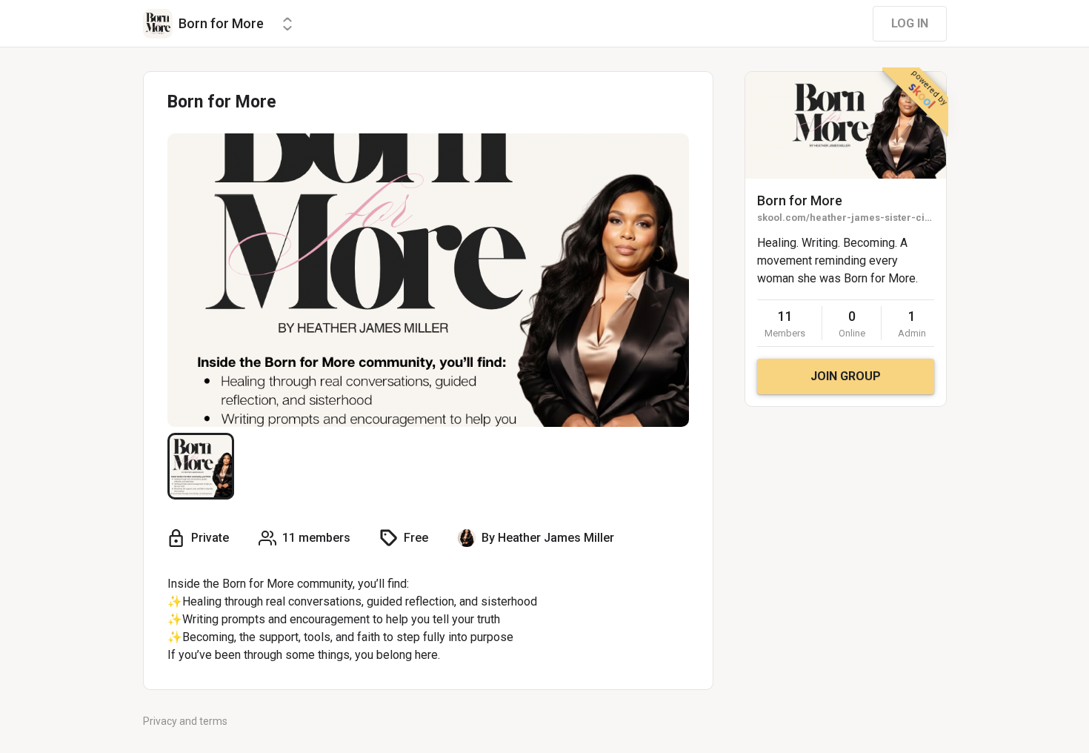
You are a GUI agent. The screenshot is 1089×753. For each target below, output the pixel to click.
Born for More (799, 200)
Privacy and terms (185, 721)
